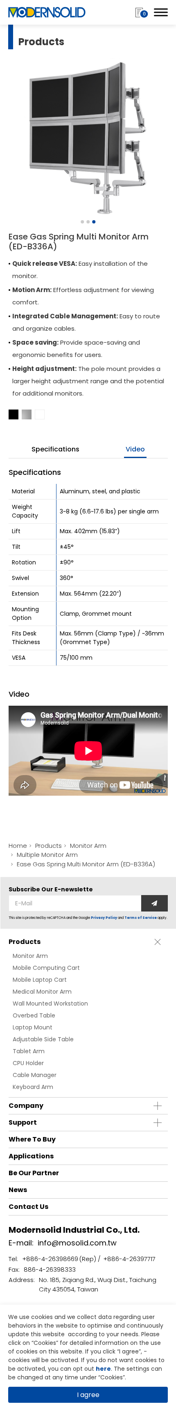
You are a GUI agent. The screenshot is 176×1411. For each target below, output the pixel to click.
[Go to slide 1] (82, 221)
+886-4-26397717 (129, 1258)
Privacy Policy (104, 918)
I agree (88, 1394)
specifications (55, 449)
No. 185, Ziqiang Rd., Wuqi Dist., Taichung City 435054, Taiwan (97, 1284)
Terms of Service (140, 918)
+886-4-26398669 (50, 1258)
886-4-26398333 (50, 1269)
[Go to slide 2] (88, 221)
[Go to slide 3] (93, 221)
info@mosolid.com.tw (77, 1243)
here (103, 1369)
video (135, 449)
